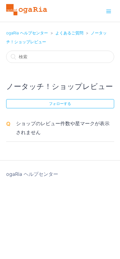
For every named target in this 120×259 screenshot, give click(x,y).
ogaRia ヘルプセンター (27, 32)
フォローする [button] (60, 103)
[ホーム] (26, 13)
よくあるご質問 (69, 32)
